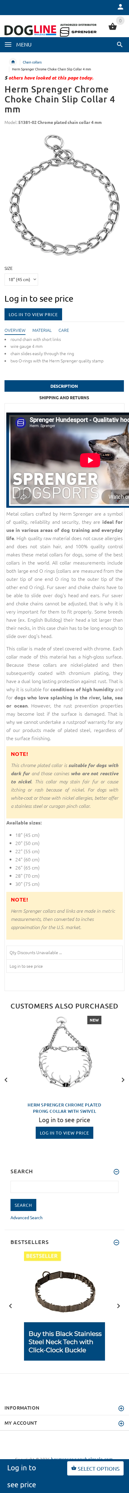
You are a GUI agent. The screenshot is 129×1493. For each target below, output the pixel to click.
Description (64, 386)
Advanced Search (26, 1217)
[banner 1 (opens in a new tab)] (64, 1305)
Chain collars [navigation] (32, 62)
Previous (6, 1079)
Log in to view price (33, 314)
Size (8, 268)
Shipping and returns (64, 397)
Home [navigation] (13, 62)
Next (123, 1079)
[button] (120, 44)
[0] (112, 29)
